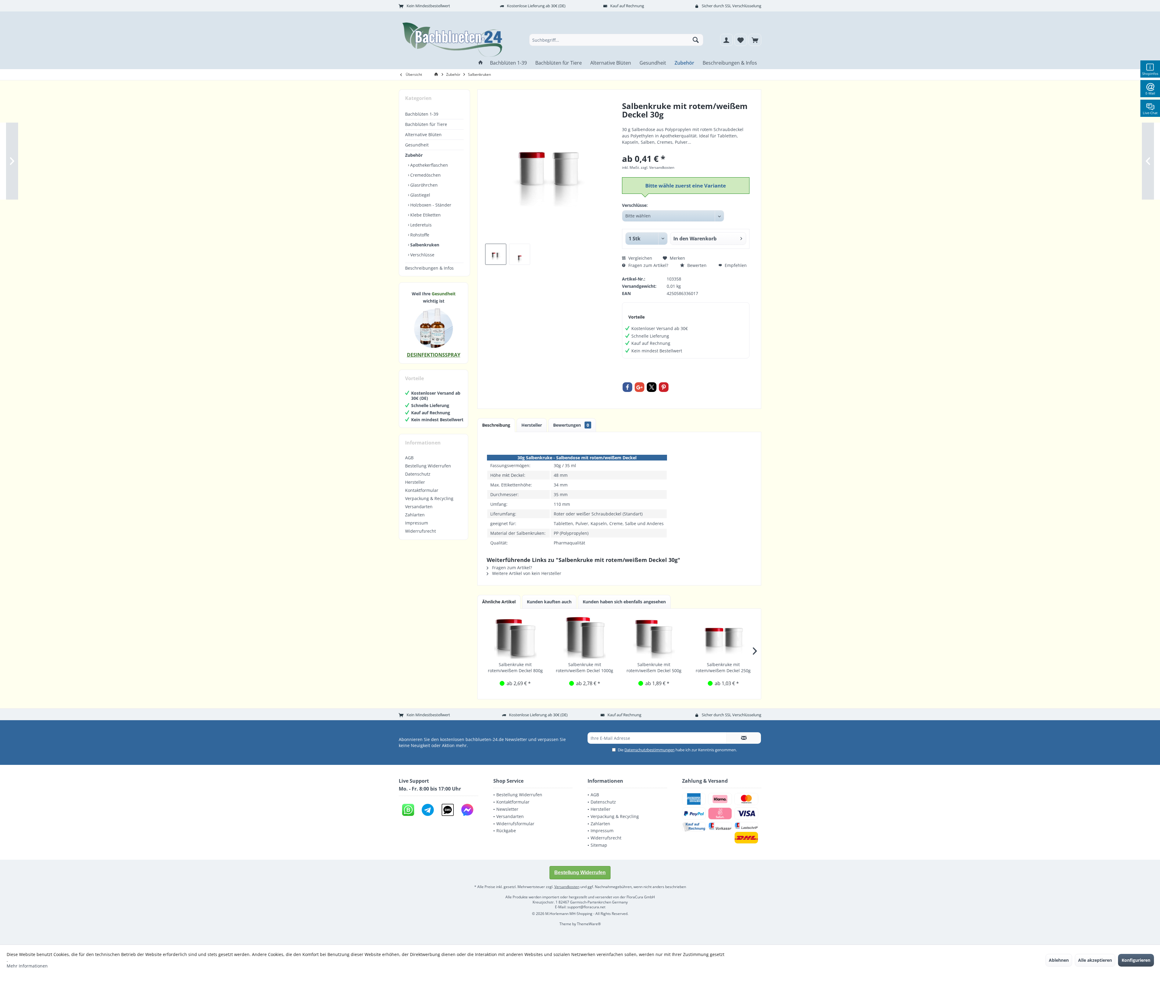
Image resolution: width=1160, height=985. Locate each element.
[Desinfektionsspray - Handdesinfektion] (433, 328)
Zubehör (414, 155)
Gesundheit (417, 145)
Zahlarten (415, 515)
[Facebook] (627, 387)
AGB (409, 457)
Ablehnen (1059, 960)
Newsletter (507, 809)
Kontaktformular (421, 490)
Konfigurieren (1136, 960)
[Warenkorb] (755, 40)
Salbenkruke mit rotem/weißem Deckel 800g (515, 667)
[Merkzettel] (740, 40)
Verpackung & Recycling (429, 498)
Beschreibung (496, 425)
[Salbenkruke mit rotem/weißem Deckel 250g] (723, 637)
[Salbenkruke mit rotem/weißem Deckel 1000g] (585, 637)
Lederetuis (420, 225)
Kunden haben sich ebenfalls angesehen (624, 602)
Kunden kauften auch (549, 602)
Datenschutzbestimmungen (649, 749)
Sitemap (599, 845)
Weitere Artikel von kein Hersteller (526, 573)
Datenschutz (417, 474)
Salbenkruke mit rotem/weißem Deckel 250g (723, 667)
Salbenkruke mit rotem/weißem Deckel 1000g (584, 667)
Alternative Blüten (423, 134)
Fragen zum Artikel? (647, 265)
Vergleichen (639, 258)
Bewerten (696, 265)
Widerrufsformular (515, 823)
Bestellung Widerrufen (428, 466)
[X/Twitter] (651, 387)
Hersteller (415, 482)
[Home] (480, 63)
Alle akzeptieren (1095, 960)
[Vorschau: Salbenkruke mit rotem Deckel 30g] (519, 254)
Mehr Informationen (27, 966)
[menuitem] (755, 40)
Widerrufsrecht (420, 531)
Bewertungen (571, 425)
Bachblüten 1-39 (421, 114)
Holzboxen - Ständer (430, 205)
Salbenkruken (424, 245)
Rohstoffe (419, 235)
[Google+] (639, 387)
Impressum (416, 523)
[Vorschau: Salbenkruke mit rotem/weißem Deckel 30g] (495, 254)
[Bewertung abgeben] (685, 122)
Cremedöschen (425, 175)
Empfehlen (735, 265)
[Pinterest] (664, 387)
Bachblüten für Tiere (426, 124)
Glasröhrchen (423, 185)
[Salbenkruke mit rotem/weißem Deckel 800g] (515, 637)
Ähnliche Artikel (499, 602)
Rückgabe (506, 830)
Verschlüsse (421, 255)
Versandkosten (566, 886)
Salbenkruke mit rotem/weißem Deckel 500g (654, 667)
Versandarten (419, 506)
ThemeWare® (589, 923)
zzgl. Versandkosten (657, 167)
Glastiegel (419, 195)
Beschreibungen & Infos (429, 268)
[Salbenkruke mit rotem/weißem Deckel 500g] (654, 637)
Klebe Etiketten (425, 215)
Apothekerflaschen (428, 165)
